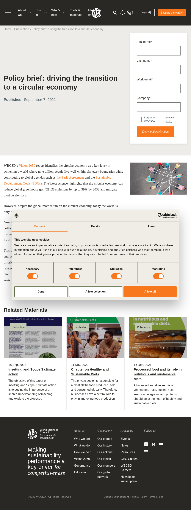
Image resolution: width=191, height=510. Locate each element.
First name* (144, 41)
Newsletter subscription (129, 479)
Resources (128, 452)
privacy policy (169, 119)
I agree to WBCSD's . (162, 119)
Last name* (144, 60)
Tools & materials (76, 12)
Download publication (155, 131)
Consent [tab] (39, 226)
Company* (144, 98)
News (124, 445)
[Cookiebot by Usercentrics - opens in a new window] (160, 215)
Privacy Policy (138, 496)
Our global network (104, 474)
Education (80, 472)
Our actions (104, 452)
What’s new (55, 12)
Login (144, 12)
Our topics (104, 458)
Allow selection (95, 291)
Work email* (145, 79)
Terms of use (155, 496)
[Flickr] (146, 451)
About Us (22, 12)
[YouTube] (161, 444)
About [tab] (151, 226)
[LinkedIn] (146, 444)
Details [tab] (95, 226)
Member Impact (93, 12)
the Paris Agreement (70, 177)
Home (8, 29)
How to (38, 12)
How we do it (82, 452)
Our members (106, 465)
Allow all (150, 291)
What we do (82, 445)
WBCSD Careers (126, 468)
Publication (21, 29)
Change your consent (116, 496)
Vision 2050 (27, 165)
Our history (104, 445)
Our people (104, 438)
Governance (82, 465)
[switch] (74, 276)
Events (125, 438)
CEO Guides (129, 458)
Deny (40, 291)
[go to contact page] (130, 12)
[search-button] (115, 12)
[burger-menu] (8, 12)
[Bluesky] (153, 444)
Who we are (82, 438)
